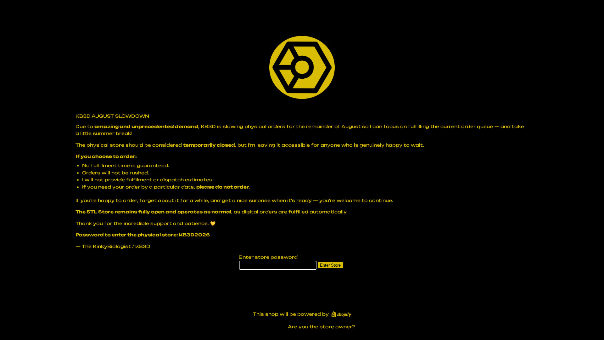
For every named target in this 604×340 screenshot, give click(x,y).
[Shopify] (341, 314)
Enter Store (330, 265)
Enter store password (268, 257)
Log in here (370, 326)
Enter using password (249, 327)
